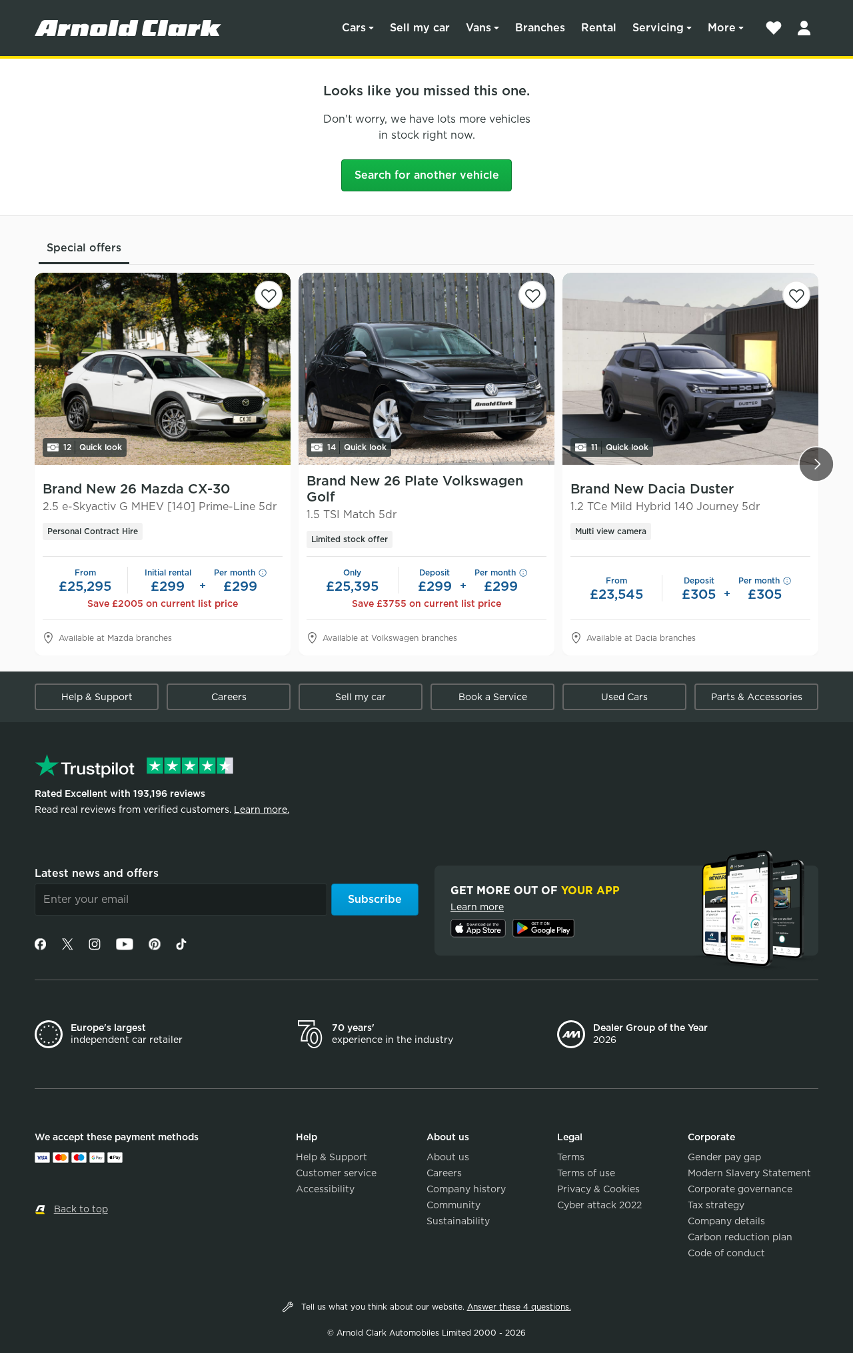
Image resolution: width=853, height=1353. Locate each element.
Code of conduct (726, 1253)
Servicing (658, 27)
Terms (570, 1157)
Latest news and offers (97, 873)
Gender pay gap (724, 1157)
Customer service (336, 1173)
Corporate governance (740, 1189)
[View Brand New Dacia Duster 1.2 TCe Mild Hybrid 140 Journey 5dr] (690, 369)
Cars (354, 27)
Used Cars (624, 697)
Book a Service (492, 697)
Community (453, 1205)
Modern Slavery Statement (749, 1173)
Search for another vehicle (427, 175)
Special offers (84, 247)
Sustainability (458, 1221)
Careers (229, 697)
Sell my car (420, 27)
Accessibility (325, 1189)
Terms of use (586, 1173)
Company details (726, 1221)
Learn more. (261, 809)
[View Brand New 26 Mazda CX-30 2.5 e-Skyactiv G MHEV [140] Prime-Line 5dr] (163, 369)
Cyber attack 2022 (599, 1205)
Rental (598, 27)
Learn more (477, 907)
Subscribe (375, 899)
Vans (478, 27)
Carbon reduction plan (740, 1237)
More (722, 27)
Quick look (92, 447)
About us (447, 1157)
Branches (540, 27)
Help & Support (97, 697)
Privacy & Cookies (598, 1189)
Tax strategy (716, 1205)
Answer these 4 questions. (519, 1307)
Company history (466, 1189)
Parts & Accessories (756, 697)
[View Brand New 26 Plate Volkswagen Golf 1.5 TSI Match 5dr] (426, 369)
